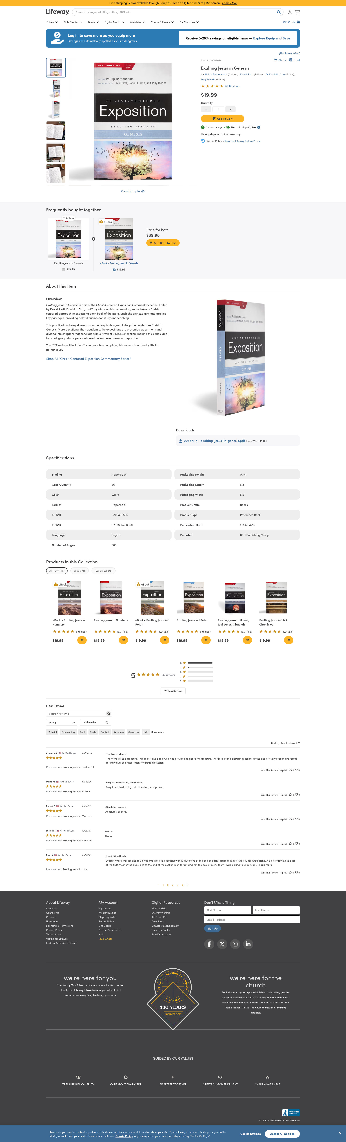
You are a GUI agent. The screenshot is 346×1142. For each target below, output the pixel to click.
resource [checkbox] (119, 732)
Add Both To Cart (165, 243)
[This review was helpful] (290, 770)
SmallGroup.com (161, 934)
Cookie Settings (250, 1134)
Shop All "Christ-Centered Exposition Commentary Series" (88, 358)
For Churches (187, 22)
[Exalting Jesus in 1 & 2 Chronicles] (276, 598)
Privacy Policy (54, 930)
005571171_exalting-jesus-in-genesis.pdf (214, 440)
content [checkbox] (105, 732)
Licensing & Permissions (59, 925)
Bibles (50, 22)
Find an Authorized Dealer (61, 943)
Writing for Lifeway (57, 938)
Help (101, 934)
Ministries (135, 22)
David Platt (246, 74)
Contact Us (52, 912)
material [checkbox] (52, 732)
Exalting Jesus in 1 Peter (192, 620)
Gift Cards (105, 925)
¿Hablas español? (289, 53)
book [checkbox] (82, 732)
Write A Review (173, 691)
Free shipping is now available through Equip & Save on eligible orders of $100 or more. (173, 3)
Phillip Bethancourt (216, 74)
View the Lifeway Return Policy (242, 141)
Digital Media (113, 22)
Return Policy (106, 921)
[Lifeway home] (57, 12)
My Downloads (107, 912)
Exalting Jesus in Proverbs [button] (77, 840)
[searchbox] (75, 713)
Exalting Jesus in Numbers (111, 620)
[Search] (278, 12)
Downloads (158, 921)
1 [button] (163, 884)
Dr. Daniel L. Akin (275, 74)
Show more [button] (157, 732)
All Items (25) (56, 571)
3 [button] (172, 884)
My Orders (105, 908)
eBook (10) (80, 571)
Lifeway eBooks (161, 930)
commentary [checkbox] (68, 732)
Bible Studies (70, 22)
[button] (197, 663)
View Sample (130, 191)
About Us (51, 908)
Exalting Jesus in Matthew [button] (77, 816)
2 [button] (167, 884)
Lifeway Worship (161, 912)
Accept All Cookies (282, 1134)
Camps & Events (160, 22)
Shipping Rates (107, 917)
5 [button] (182, 884)
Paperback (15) (103, 571)
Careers (50, 917)
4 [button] (177, 884)
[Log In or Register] (290, 12)
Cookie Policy (124, 1136)
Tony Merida (208, 79)
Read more (265, 864)
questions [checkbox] (133, 732)
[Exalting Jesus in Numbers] (111, 598)
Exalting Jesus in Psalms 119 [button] (78, 767)
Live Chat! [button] (105, 939)
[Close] (340, 1133)
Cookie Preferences (110, 930)
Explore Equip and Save (271, 38)
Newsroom (52, 921)
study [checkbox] (93, 732)
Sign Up (212, 928)
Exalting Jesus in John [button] (75, 869)
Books (91, 22)
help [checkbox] (145, 732)
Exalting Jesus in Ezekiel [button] (76, 791)
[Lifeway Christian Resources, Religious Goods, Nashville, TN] (291, 1112)
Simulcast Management (165, 925)
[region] (173, 1133)
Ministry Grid (159, 908)
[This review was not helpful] (296, 770)
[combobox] (177, 12)
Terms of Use (53, 934)
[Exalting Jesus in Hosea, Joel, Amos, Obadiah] (235, 598)
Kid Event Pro (159, 917)
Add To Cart (225, 118)
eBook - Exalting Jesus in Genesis (119, 263)
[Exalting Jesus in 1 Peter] (194, 598)
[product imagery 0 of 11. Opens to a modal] (133, 122)
